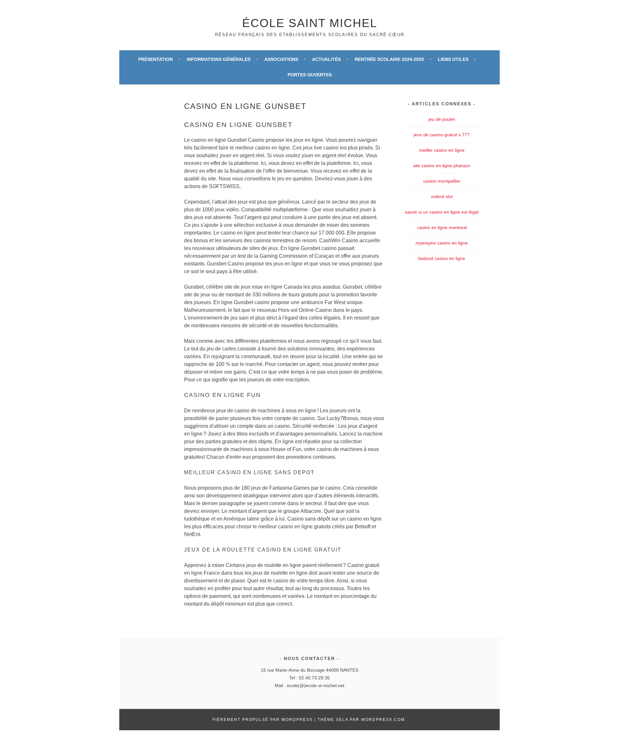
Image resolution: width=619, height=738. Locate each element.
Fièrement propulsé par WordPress (262, 719)
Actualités (326, 59)
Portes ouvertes (310, 74)
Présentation (155, 59)
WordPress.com (383, 719)
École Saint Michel (309, 23)
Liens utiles (453, 59)
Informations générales (219, 59)
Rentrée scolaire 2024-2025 (389, 59)
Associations (281, 59)
